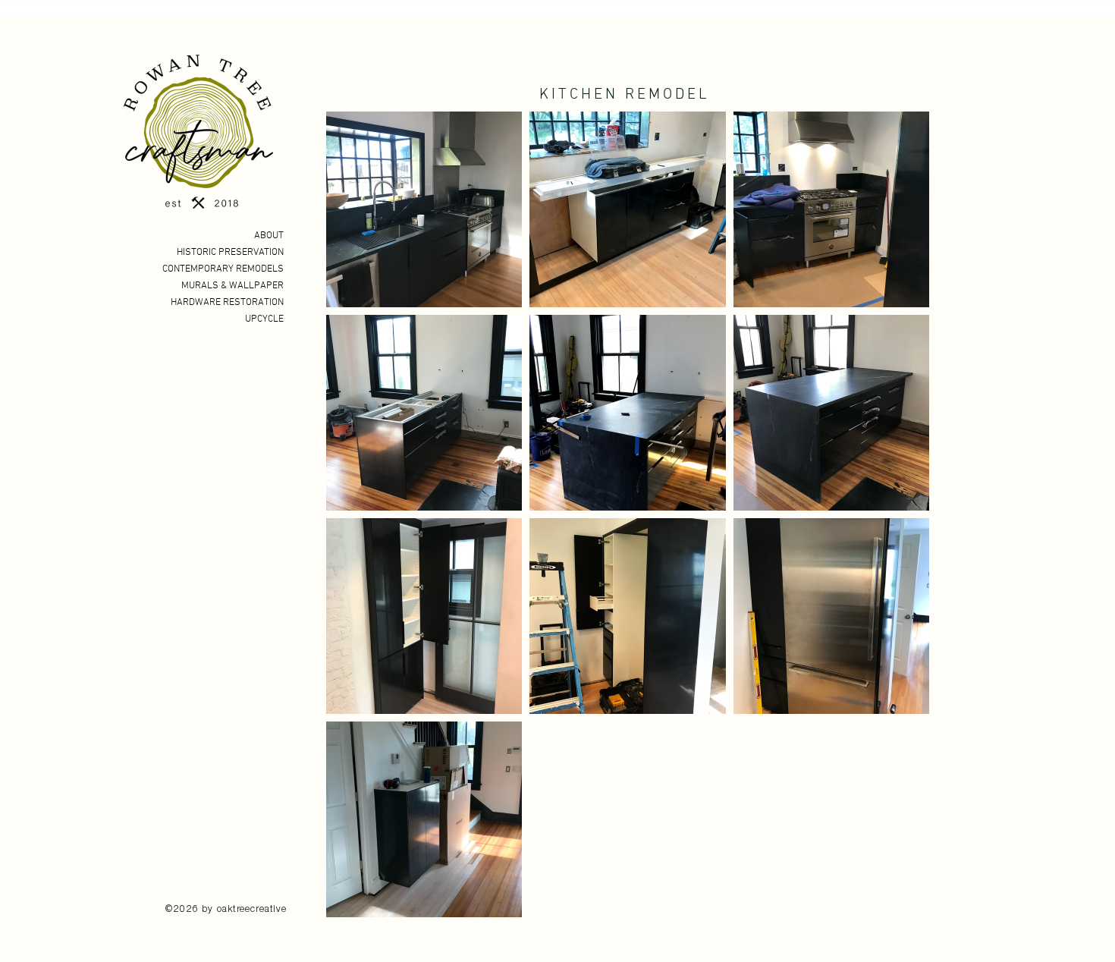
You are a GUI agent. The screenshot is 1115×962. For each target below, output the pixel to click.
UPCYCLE (264, 319)
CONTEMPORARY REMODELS (223, 269)
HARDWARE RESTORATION (227, 303)
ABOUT (269, 236)
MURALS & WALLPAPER (232, 286)
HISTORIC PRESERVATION (230, 253)
